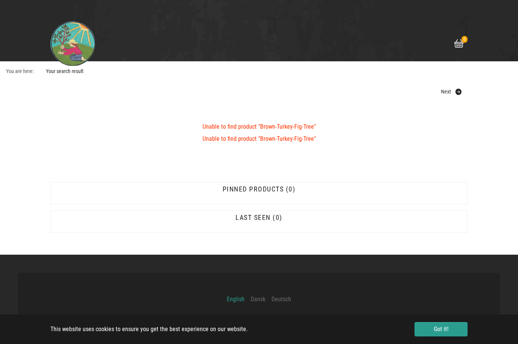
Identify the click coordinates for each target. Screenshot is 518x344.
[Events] (421, 43)
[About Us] (433, 43)
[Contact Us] (445, 43)
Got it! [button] (441, 329)
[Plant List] (409, 43)
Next (446, 92)
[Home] (397, 43)
